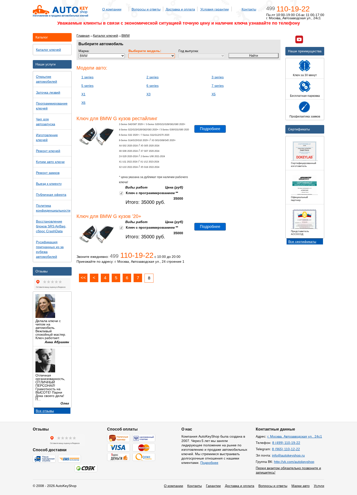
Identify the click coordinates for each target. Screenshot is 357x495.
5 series (87, 86)
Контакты (249, 9)
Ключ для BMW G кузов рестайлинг (116, 118)
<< (83, 277)
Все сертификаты (302, 241)
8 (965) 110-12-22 (286, 449)
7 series (218, 86)
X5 (214, 94)
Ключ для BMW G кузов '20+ (108, 216)
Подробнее (210, 129)
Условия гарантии (214, 9)
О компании (111, 9)
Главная (83, 35)
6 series (152, 86)
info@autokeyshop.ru (288, 455)
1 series (87, 77)
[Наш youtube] (299, 40)
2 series (152, 77)
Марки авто (300, 486)
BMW (125, 35)
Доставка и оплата (180, 9)
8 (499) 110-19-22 (286, 443)
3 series (218, 77)
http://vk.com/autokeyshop (294, 462)
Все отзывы (45, 411)
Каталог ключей (105, 35)
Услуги (319, 486)
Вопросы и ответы (146, 9)
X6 (83, 103)
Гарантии (213, 486)
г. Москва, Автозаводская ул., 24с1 (294, 436)
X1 (83, 94)
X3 (148, 94)
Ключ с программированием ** (152, 193)
